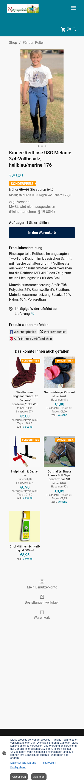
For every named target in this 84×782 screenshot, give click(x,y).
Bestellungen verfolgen (42, 602)
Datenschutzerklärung (23, 762)
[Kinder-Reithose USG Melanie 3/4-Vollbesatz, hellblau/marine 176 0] (42, 96)
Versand (23, 202)
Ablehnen (39, 776)
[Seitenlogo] (23, 8)
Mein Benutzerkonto (42, 587)
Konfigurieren (18, 767)
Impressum (49, 762)
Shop (13, 43)
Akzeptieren (19, 776)
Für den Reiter (33, 43)
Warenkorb (42, 618)
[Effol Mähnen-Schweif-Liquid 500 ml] (24, 526)
